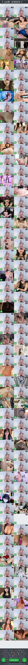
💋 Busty (24, 654)
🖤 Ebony (11, 650)
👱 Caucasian (21, 650)
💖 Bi (10, 655)
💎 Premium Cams (14, 657)
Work (13, 663)
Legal (24, 663)
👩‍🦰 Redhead (10, 654)
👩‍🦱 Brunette (4, 654)
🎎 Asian (6, 650)
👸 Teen (18, 652)
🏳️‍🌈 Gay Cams (21, 655)
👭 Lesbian (6, 655)
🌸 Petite (20, 654)
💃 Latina (15, 650)
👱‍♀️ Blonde (23, 652)
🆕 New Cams (15, 655)
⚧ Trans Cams (6, 657)
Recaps (16, 663)
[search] (24, 660)
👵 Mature (13, 652)
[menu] (3, 660)
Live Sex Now (14, 660)
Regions (10, 663)
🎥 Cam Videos (7, 661)
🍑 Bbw (15, 654)
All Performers (20, 663)
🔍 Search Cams (20, 661)
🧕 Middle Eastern (6, 652)
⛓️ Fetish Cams (22, 657)
